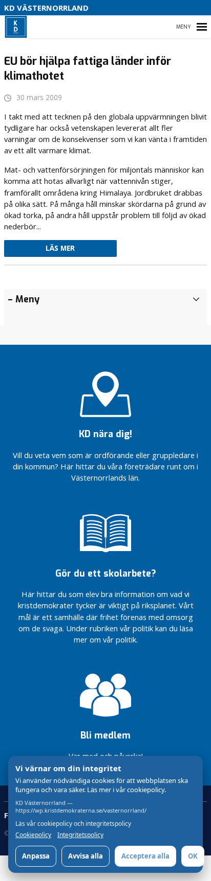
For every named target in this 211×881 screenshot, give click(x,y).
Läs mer (60, 248)
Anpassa (36, 856)
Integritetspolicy (80, 835)
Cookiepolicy (33, 835)
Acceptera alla (145, 856)
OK (193, 856)
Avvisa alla (85, 856)
